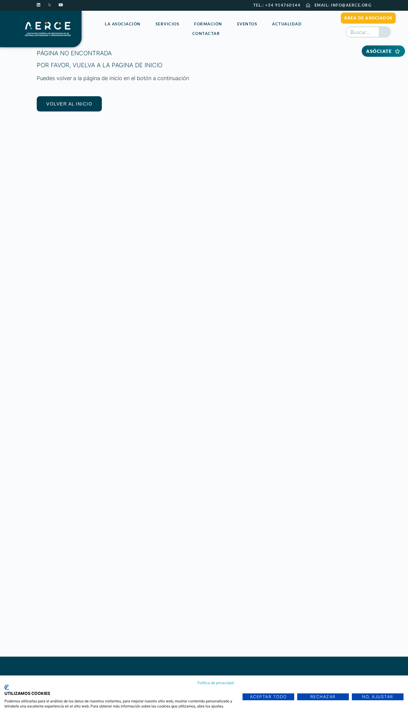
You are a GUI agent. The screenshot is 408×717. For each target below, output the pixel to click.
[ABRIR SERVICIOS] (183, 24)
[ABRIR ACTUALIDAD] (305, 24)
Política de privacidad (215, 683)
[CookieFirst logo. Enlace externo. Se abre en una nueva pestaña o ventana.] (6, 687)
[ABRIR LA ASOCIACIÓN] (144, 24)
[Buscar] (384, 32)
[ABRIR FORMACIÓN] (226, 24)
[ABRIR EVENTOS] (261, 24)
